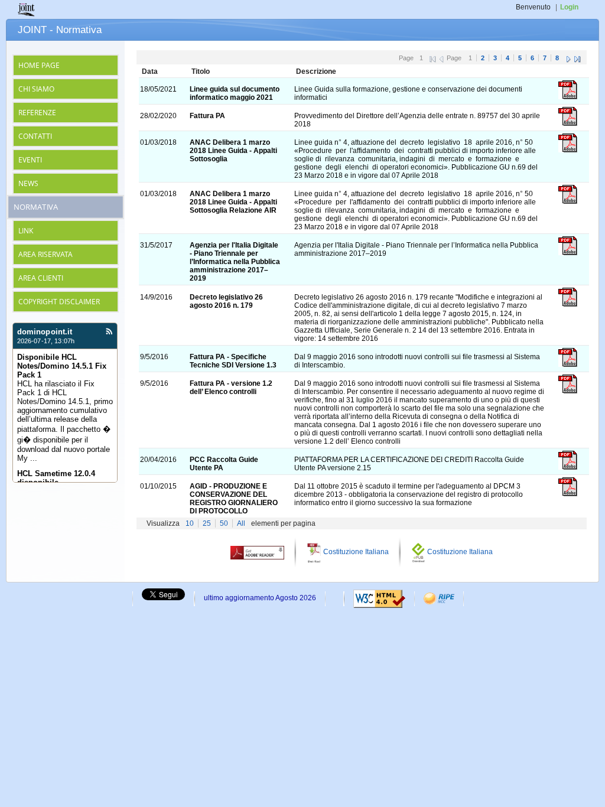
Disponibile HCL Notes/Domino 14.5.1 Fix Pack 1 (61, 366)
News (28, 183)
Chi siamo (36, 89)
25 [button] (207, 523)
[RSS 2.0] (109, 332)
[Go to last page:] (577, 57)
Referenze (37, 113)
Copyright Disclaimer (59, 302)
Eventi (30, 160)
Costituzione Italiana (355, 552)
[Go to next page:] (568, 57)
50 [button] (224, 523)
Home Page (39, 65)
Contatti (35, 136)
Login (569, 7)
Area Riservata (45, 254)
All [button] (241, 523)
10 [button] (190, 523)
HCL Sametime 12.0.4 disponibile (56, 478)
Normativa (36, 207)
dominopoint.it (45, 331)
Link (25, 231)
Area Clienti (40, 278)
